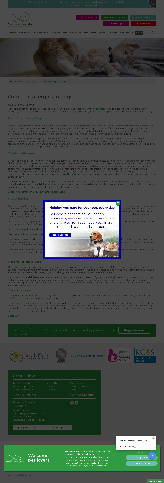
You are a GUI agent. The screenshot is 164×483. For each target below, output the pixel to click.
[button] (152, 455)
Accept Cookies (143, 457)
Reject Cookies (143, 463)
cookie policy (90, 457)
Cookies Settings (155, 481)
